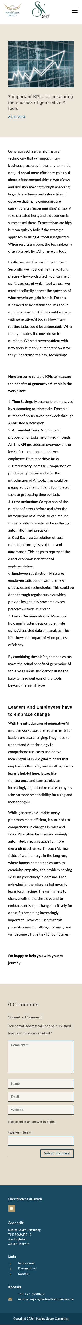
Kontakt (24, 1274)
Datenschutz (27, 1268)
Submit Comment (57, 1153)
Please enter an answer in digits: (32, 1121)
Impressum (26, 1263)
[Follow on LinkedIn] (11, 1208)
